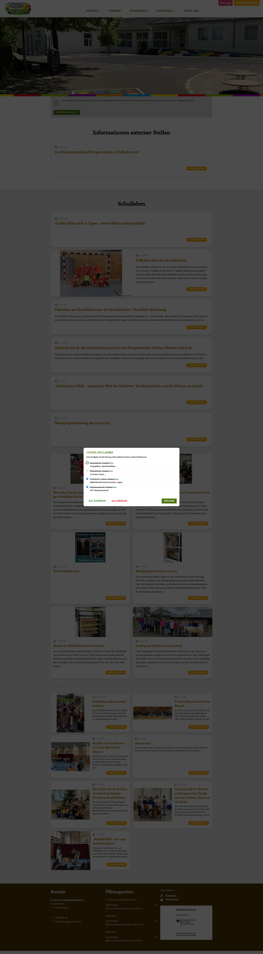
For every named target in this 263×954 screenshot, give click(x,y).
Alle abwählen (119, 501)
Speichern (169, 501)
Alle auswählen (97, 501)
